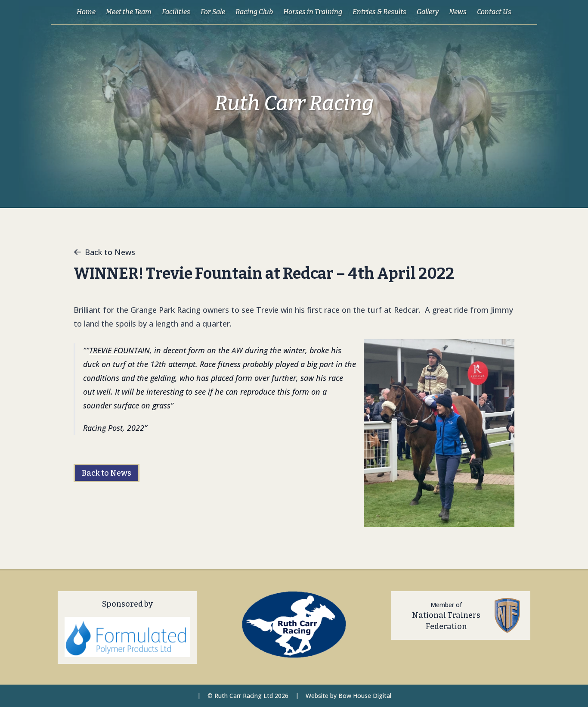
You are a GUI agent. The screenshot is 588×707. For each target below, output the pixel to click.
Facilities (176, 12)
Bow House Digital (364, 695)
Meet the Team (129, 12)
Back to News (110, 252)
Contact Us (494, 12)
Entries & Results (379, 12)
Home (86, 12)
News (458, 12)
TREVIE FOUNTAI (116, 350)
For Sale (213, 12)
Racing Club (254, 12)
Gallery (428, 12)
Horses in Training (312, 12)
